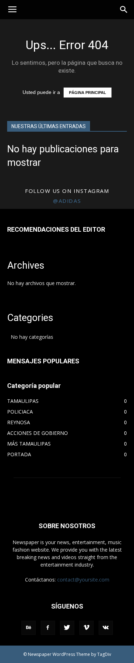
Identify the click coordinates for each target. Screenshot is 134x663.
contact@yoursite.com (83, 579)
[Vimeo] (86, 628)
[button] (124, 9)
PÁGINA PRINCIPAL (87, 92)
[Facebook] (48, 628)
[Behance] (28, 628)
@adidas (67, 200)
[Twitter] (67, 628)
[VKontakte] (106, 628)
